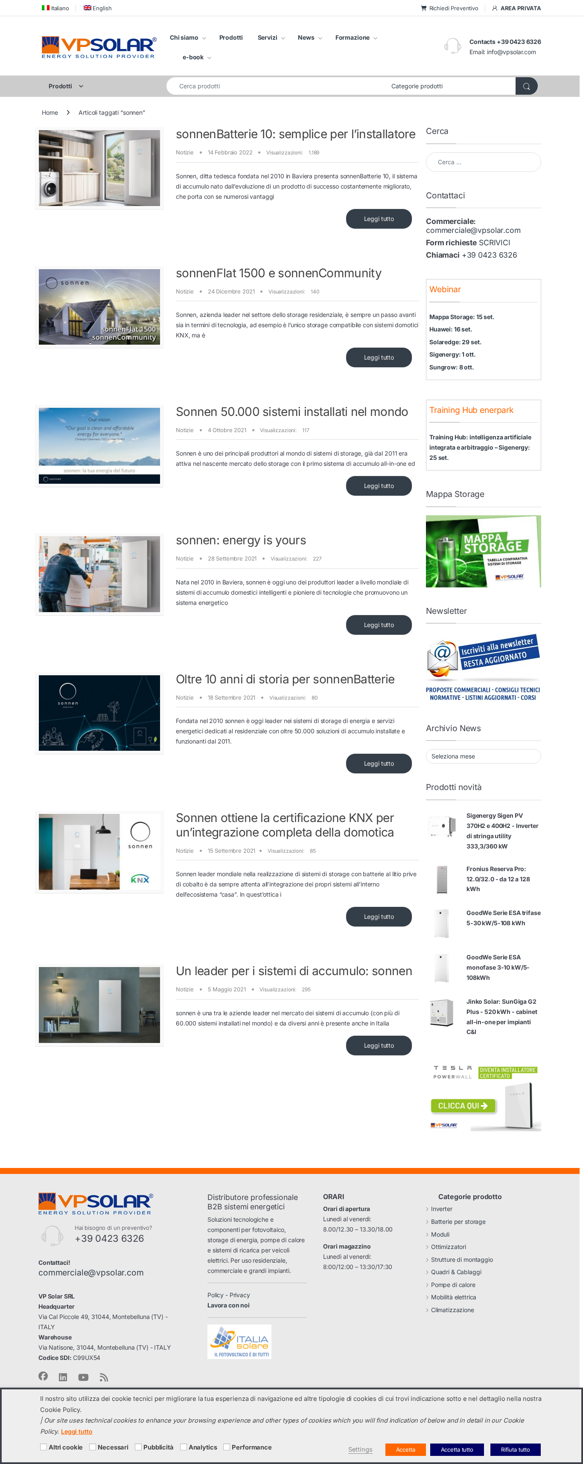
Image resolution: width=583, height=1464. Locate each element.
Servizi (267, 37)
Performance (251, 1447)
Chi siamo (184, 37)
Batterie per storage (458, 1221)
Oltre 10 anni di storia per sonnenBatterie (285, 679)
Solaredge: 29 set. (455, 342)
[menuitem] (55, 8)
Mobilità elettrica (453, 1297)
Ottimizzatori (448, 1246)
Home (50, 112)
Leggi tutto (379, 218)
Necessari (113, 1447)
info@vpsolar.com (511, 51)
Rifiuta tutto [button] (515, 1449)
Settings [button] (360, 1449)
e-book (193, 57)
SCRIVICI (494, 242)
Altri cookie (66, 1447)
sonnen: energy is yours (241, 540)
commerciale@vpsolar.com (473, 230)
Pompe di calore (453, 1284)
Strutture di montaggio (462, 1259)
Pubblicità (158, 1447)
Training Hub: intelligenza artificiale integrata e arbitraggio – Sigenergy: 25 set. (480, 447)
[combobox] (276, 86)
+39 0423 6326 (489, 254)
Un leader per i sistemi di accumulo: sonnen (294, 971)
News (306, 37)
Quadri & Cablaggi (456, 1271)
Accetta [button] (405, 1449)
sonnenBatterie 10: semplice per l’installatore (296, 134)
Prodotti (231, 37)
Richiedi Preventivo (453, 8)
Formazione (352, 37)
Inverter (441, 1208)
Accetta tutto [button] (457, 1449)
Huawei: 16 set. (450, 329)
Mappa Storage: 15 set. (462, 316)
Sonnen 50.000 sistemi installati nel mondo (292, 411)
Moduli (440, 1234)
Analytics (203, 1447)
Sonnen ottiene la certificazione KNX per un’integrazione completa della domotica (285, 824)
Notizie (185, 152)
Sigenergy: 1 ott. (452, 354)
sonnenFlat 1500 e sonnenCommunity (279, 273)
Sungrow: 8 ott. (451, 367)
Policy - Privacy (228, 1294)
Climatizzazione (452, 1309)
